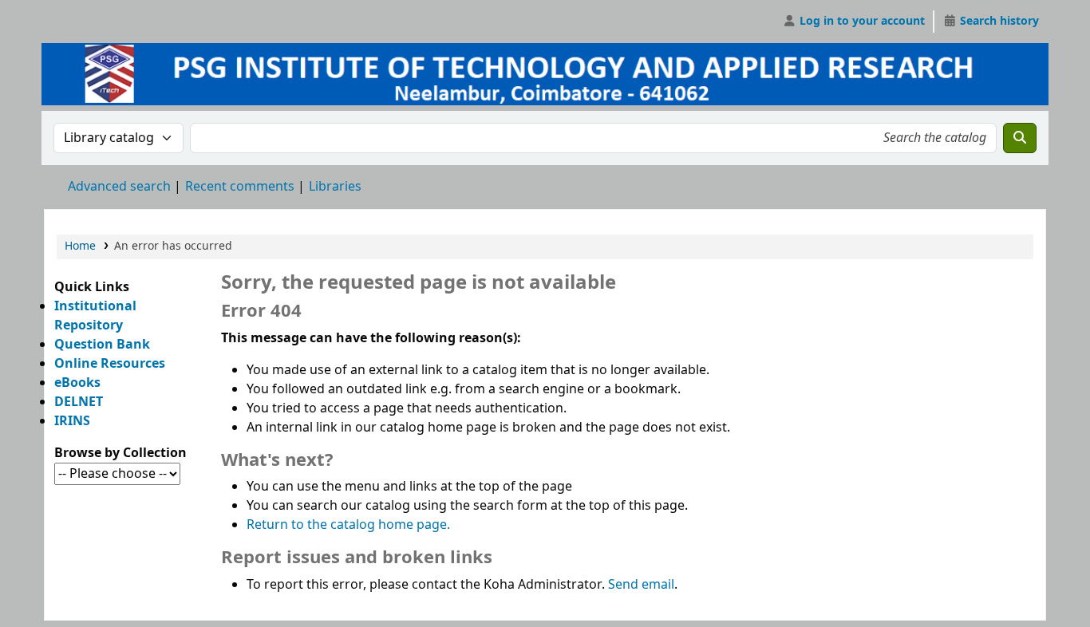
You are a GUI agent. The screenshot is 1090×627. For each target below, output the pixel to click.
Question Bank (102, 344)
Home (80, 246)
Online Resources (109, 363)
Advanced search (119, 186)
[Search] (1020, 138)
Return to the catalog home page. (348, 524)
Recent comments (239, 186)
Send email (641, 584)
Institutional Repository (95, 316)
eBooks (77, 382)
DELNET (78, 402)
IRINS (72, 421)
